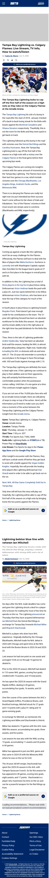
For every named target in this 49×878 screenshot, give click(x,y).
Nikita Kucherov (27, 262)
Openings (34, 833)
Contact (5, 837)
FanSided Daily (8, 841)
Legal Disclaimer (37, 849)
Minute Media (13, 864)
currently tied (8, 265)
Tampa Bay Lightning (15, 114)
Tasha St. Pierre (11, 56)
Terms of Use (36, 845)
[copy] (16, 60)
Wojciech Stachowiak (15, 628)
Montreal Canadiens (28, 125)
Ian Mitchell (7, 621)
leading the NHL (11, 351)
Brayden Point (8, 311)
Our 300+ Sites (36, 837)
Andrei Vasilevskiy (10, 341)
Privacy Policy (8, 845)
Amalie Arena (23, 414)
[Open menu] (3, 3)
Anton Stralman (21, 295)
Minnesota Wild (9, 187)
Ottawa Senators (10, 128)
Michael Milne (40, 624)
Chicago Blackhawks (27, 181)
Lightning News (14, 520)
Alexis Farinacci (11, 559)
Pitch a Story (35, 841)
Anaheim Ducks (23, 184)
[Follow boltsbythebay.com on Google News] (43, 510)
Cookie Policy (8, 849)
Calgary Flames (9, 158)
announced (37, 614)
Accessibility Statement (12, 854)
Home (4, 520)
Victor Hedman (21, 288)
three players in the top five (14, 285)
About (4, 833)
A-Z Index (34, 854)
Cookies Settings (9, 858)
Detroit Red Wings (31, 144)
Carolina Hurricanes (11, 147)
